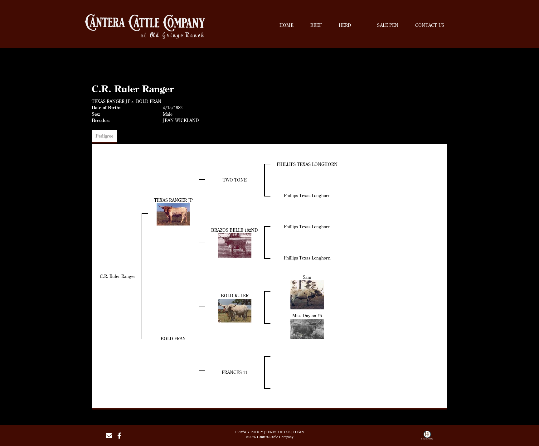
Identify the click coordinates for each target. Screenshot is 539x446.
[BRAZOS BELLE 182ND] (234, 245)
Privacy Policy (249, 432)
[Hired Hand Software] (427, 437)
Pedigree (104, 136)
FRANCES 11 (234, 372)
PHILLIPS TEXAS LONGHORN (307, 164)
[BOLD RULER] (234, 310)
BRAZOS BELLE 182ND (234, 230)
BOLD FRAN (148, 101)
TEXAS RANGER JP (111, 101)
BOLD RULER (235, 295)
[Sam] (307, 294)
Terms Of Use (278, 432)
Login (298, 432)
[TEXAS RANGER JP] (173, 213)
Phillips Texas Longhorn (307, 195)
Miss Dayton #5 (307, 315)
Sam (307, 277)
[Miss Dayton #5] (307, 328)
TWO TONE (235, 180)
